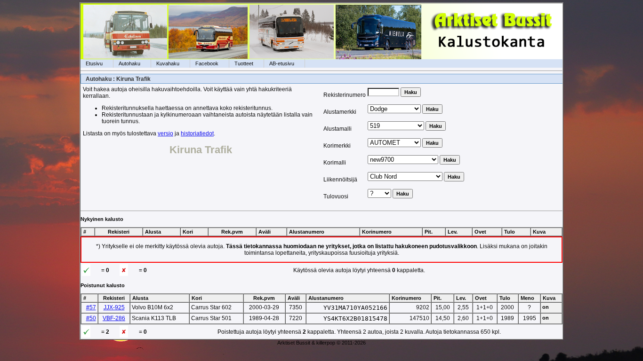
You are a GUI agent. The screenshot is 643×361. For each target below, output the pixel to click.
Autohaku (129, 63)
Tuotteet (243, 63)
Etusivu (94, 63)
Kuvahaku (167, 63)
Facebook (206, 63)
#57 (91, 307)
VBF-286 (114, 318)
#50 (91, 318)
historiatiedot (197, 133)
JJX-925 (114, 307)
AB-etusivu (281, 63)
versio (165, 133)
